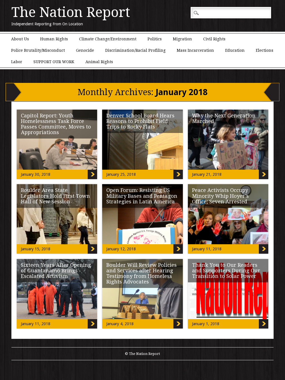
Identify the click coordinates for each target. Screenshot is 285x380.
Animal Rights (99, 62)
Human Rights (54, 39)
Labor (16, 62)
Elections (264, 50)
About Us (20, 39)
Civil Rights (214, 39)
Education (235, 50)
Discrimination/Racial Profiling (135, 50)
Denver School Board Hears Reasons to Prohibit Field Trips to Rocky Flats (140, 121)
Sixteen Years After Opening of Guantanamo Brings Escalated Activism (56, 270)
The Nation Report (70, 12)
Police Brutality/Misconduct (38, 50)
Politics (155, 39)
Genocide (85, 50)
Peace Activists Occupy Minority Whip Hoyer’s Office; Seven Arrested (220, 195)
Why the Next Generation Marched (223, 118)
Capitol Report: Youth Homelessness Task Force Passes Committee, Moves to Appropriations (56, 124)
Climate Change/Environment (107, 39)
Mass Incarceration (195, 50)
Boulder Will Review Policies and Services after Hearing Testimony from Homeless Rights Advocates (141, 273)
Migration (182, 39)
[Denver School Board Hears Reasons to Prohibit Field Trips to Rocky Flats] (157, 168)
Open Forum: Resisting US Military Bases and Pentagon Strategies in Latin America (141, 195)
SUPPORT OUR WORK (53, 62)
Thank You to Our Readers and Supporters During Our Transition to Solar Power (226, 270)
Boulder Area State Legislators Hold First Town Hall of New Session (55, 195)
